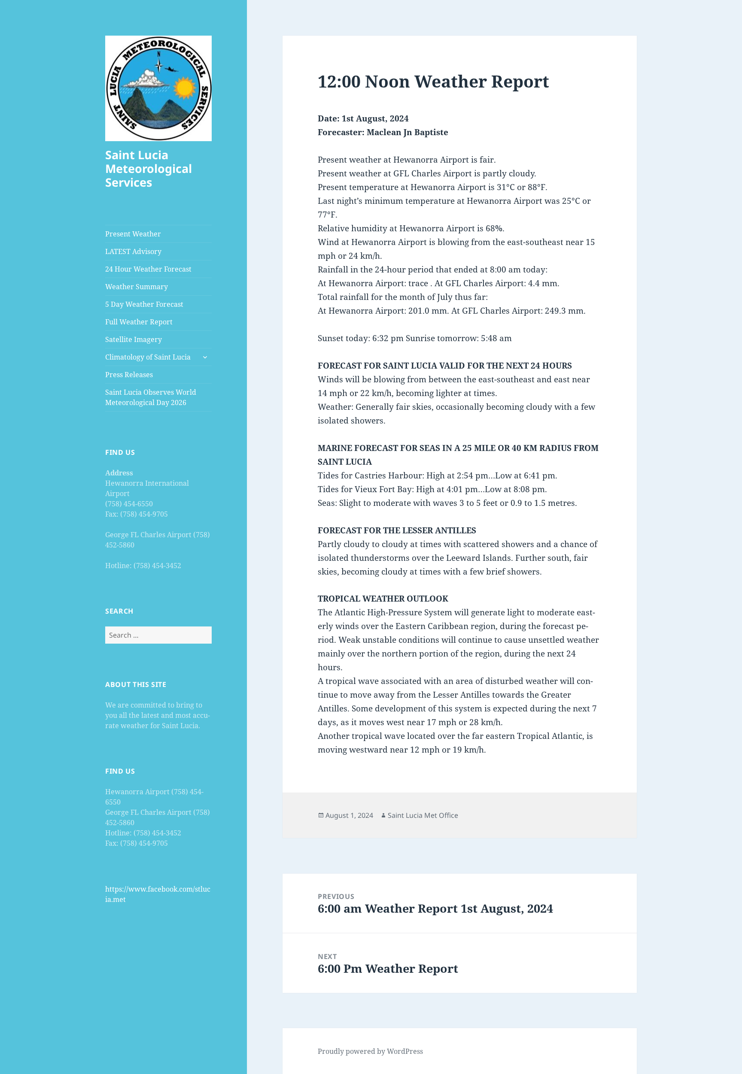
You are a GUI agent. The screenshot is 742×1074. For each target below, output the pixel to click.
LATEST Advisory (133, 251)
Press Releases (129, 374)
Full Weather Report (139, 322)
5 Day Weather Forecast (144, 304)
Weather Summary (136, 286)
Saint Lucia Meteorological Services (148, 168)
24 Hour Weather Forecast (148, 269)
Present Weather (133, 234)
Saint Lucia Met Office (423, 815)
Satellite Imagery (133, 339)
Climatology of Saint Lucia (148, 357)
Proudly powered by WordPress (370, 1051)
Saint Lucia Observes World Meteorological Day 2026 (150, 397)
